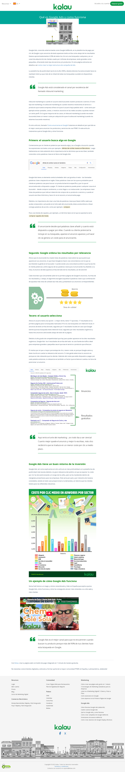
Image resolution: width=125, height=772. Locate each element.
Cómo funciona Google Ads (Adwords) (93, 707)
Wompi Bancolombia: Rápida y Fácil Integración (26, 703)
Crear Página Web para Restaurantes (58, 684)
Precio (13, 689)
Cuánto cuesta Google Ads (89, 710)
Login (13, 684)
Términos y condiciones (61, 766)
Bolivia (48, 708)
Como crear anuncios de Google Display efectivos (96, 720)
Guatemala (49, 706)
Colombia (49, 698)
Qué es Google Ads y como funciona (92, 712)
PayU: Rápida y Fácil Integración (21, 706)
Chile (47, 695)
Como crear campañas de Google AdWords (94, 715)
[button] (6, 4)
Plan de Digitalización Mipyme (55, 687)
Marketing (85, 680)
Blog (12, 692)
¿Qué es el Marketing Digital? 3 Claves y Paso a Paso (96, 692)
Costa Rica (49, 700)
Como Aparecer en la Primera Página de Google (96, 698)
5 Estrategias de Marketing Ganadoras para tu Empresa (95, 688)
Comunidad (50, 680)
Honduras (49, 703)
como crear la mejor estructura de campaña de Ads (56, 65)
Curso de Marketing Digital (19, 694)
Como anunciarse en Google (58, 125)
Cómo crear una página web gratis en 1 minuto (95, 684)
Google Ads (85, 703)
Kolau (17, 663)
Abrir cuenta (15, 687)
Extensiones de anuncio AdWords (91, 717)
